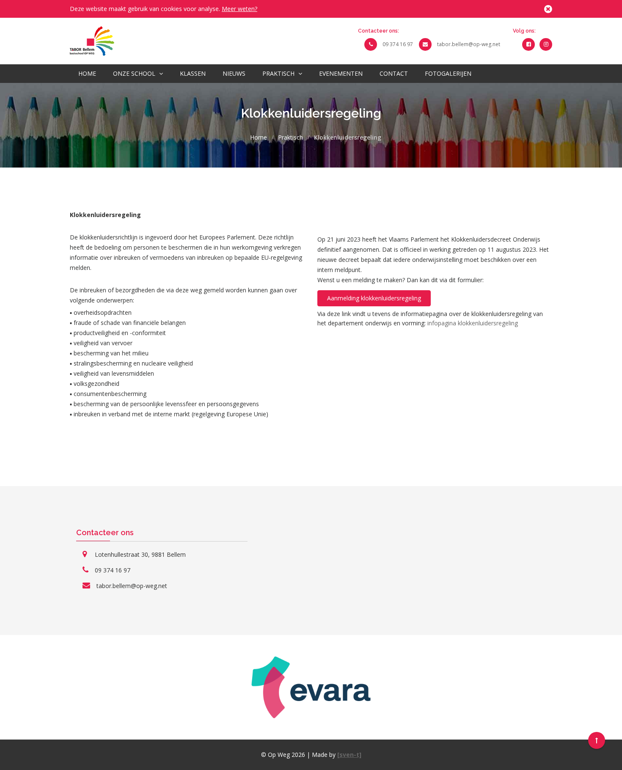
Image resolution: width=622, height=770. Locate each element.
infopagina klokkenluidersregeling (472, 323)
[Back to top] (596, 740)
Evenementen (341, 73)
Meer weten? (239, 9)
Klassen (193, 73)
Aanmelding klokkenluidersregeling (374, 298)
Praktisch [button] (279, 73)
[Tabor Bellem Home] (92, 40)
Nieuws (234, 73)
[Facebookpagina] (528, 44)
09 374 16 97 (398, 44)
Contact (394, 73)
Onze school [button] (135, 73)
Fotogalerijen (448, 73)
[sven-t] (349, 755)
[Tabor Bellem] (545, 44)
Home (87, 73)
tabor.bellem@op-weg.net (468, 44)
